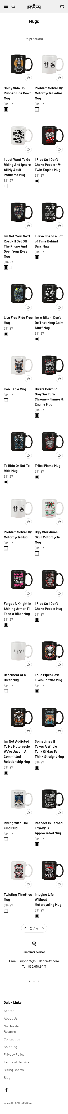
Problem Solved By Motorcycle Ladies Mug (49, 93)
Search (9, 1011)
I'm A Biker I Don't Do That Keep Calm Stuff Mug (49, 322)
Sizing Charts (14, 1070)
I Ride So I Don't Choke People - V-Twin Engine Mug (48, 164)
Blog (7, 1077)
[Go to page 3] (43, 928)
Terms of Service (16, 1062)
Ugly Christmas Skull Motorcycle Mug (47, 537)
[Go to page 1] (25, 928)
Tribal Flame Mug (47, 466)
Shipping (10, 1047)
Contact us (12, 1039)
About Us (11, 1018)
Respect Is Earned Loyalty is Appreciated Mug (49, 828)
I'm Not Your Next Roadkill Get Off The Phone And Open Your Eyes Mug (17, 246)
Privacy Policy (14, 1054)
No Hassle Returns (11, 1028)
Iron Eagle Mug (15, 389)
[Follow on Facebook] (6, 1090)
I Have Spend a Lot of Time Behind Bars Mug (49, 241)
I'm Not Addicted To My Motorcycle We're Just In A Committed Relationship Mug (17, 751)
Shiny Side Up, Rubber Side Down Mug (17, 93)
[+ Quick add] (28, 77)
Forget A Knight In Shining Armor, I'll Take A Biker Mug (17, 608)
